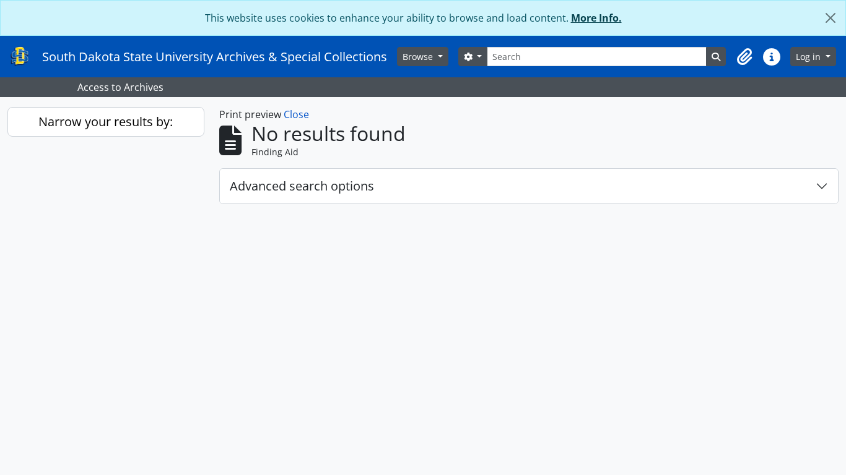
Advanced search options (302, 186)
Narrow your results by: (105, 121)
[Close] (830, 18)
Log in (809, 56)
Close (296, 114)
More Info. (596, 18)
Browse (419, 56)
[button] (744, 57)
